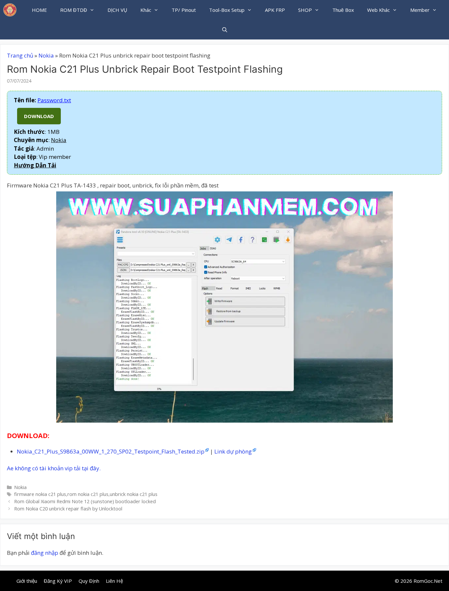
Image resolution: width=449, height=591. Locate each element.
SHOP (305, 10)
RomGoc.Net (428, 581)
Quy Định (89, 581)
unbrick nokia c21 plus (133, 494)
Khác (145, 10)
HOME (39, 10)
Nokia (46, 55)
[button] (35, 165)
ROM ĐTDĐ (73, 10)
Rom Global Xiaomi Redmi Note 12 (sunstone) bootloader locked (85, 501)
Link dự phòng (233, 451)
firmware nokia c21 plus (40, 494)
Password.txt (54, 100)
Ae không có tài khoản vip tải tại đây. (54, 468)
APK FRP (275, 10)
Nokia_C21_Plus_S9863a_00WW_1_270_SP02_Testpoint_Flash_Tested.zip (110, 451)
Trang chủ (20, 55)
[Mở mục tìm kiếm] (224, 29)
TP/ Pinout (184, 10)
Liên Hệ (114, 581)
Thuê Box (343, 10)
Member (420, 10)
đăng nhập (44, 552)
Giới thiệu (26, 581)
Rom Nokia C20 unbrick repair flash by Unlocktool (68, 508)
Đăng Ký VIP (58, 581)
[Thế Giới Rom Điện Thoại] (10, 10)
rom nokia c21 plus (87, 494)
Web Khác (378, 10)
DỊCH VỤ (117, 10)
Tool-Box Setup (227, 10)
